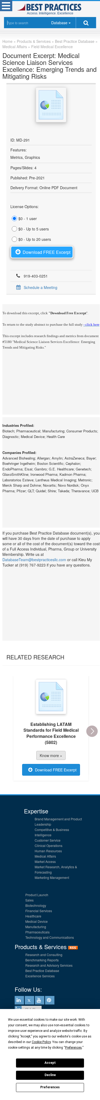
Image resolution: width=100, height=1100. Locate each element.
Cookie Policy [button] (41, 1042)
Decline (50, 1075)
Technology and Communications (49, 937)
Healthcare (33, 916)
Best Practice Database (42, 970)
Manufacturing (35, 926)
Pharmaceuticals (37, 932)
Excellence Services (40, 976)
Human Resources (48, 851)
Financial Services (38, 910)
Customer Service (48, 840)
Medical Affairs (45, 856)
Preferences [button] (73, 1047)
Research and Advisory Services (49, 965)
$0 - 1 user (27, 218)
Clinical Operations (48, 845)
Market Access (45, 861)
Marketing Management (52, 877)
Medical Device (36, 921)
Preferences (50, 1087)
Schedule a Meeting (40, 287)
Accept (50, 1063)
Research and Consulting (43, 954)
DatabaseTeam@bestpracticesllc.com (34, 559)
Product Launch (36, 894)
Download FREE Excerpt (46, 252)
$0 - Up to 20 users (34, 239)
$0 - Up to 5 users (33, 228)
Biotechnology (35, 905)
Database (59, 22)
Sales (29, 900)
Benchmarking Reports (42, 960)
